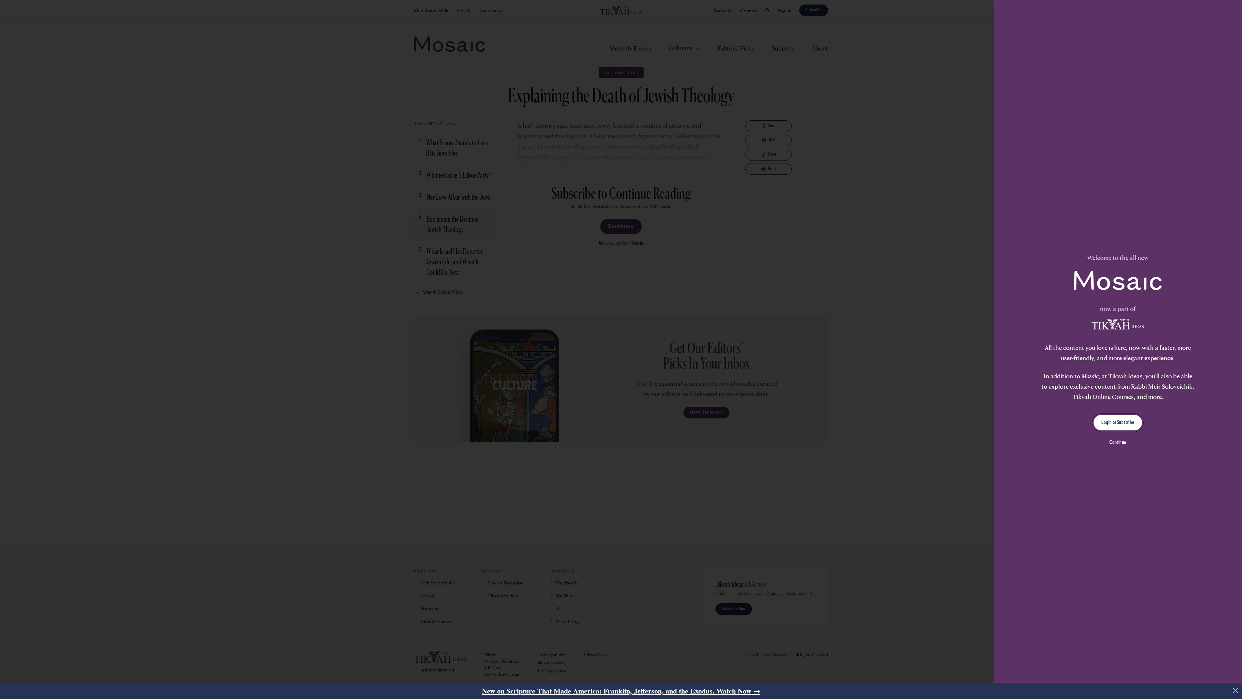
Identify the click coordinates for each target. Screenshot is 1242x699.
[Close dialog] (774, 276)
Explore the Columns (540, 402)
